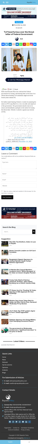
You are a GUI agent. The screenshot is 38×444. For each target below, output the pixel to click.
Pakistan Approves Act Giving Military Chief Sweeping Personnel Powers (22, 320)
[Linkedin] (10, 44)
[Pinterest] (24, 44)
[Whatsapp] (20, 44)
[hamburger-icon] (7, 2)
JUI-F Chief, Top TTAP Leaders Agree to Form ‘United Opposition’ (22, 311)
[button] (3, 2)
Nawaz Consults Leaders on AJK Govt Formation (22, 251)
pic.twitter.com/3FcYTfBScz (23, 138)
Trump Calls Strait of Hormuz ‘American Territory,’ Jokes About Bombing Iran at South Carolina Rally (22, 281)
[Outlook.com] (17, 44)
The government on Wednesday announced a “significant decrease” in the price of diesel (22, 330)
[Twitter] (6, 44)
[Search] (33, 232)
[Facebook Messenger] (34, 44)
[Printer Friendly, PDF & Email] (9, 89)
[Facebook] (3, 44)
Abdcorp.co (27, 438)
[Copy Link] (27, 44)
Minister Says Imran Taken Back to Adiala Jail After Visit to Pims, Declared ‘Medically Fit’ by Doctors (22, 302)
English (10, 442)
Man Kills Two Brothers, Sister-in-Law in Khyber (22, 242)
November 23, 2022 (25, 141)
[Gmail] (13, 44)
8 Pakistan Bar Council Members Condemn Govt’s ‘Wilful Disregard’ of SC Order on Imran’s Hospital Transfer (22, 271)
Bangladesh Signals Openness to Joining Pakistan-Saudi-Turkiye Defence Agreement (21, 261)
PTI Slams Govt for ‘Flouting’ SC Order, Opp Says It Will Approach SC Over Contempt (22, 291)
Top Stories (19, 22)
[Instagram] (31, 44)
